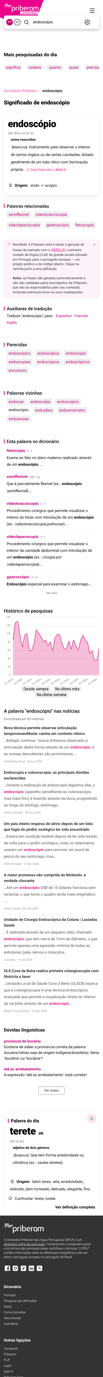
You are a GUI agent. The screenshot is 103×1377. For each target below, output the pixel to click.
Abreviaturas (12, 1318)
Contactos (11, 1349)
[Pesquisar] (26, 22)
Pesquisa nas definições (20, 1301)
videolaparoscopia (24, 225)
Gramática (11, 1324)
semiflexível (19, 214)
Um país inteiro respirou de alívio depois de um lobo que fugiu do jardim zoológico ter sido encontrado (48, 826)
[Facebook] (7, 1270)
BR (17, 22)
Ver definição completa (75, 1207)
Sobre (8, 1307)
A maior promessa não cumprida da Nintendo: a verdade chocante (45, 878)
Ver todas (51, 1091)
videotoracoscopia (51, 214)
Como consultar (15, 1312)
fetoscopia (85, 225)
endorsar (16, 401)
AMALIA (58, 250)
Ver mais (51, 593)
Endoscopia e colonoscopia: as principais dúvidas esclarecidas (46, 775)
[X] (39, 1270)
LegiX (7, 1366)
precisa (93, 67)
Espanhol (64, 316)
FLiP (7, 1360)
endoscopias (19, 362)
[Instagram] (15, 1270)
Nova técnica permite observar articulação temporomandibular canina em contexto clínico (44, 731)
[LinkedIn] (31, 1270)
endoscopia (76, 353)
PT (9, 22)
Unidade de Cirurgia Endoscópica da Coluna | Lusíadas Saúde (50, 922)
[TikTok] (23, 1270)
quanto (55, 67)
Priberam (10, 1354)
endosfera (43, 410)
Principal (10, 1295)
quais (74, 67)
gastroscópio (57, 225)
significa (13, 67)
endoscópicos (78, 362)
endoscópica (48, 362)
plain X (8, 1371)
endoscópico (20, 353)
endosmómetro (72, 410)
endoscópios (48, 353)
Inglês (12, 322)
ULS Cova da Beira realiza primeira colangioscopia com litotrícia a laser (51, 974)
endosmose (19, 419)
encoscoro (18, 370)
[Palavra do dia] (91, 1118)
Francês (81, 316)
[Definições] (87, 22)
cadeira (35, 67)
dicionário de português (24, 1244)
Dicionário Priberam (20, 90)
